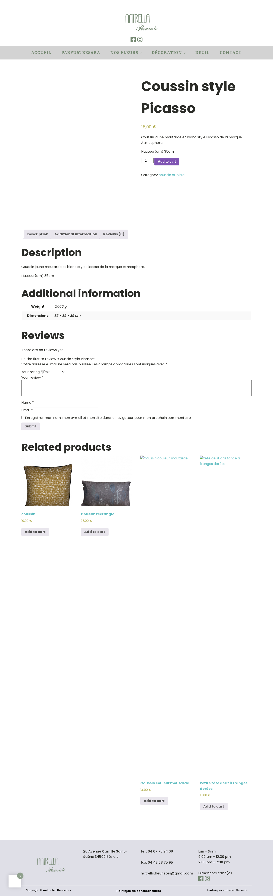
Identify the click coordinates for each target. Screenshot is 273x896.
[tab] (38, 234)
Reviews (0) (113, 234)
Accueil (41, 52)
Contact (231, 52)
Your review (32, 377)
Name (27, 402)
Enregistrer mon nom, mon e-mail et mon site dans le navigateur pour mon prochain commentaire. (108, 417)
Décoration (167, 52)
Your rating (31, 371)
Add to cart (167, 161)
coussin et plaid (171, 174)
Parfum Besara (80, 52)
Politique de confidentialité (138, 891)
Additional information (75, 234)
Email (27, 410)
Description (37, 234)
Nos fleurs (124, 52)
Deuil (202, 52)
